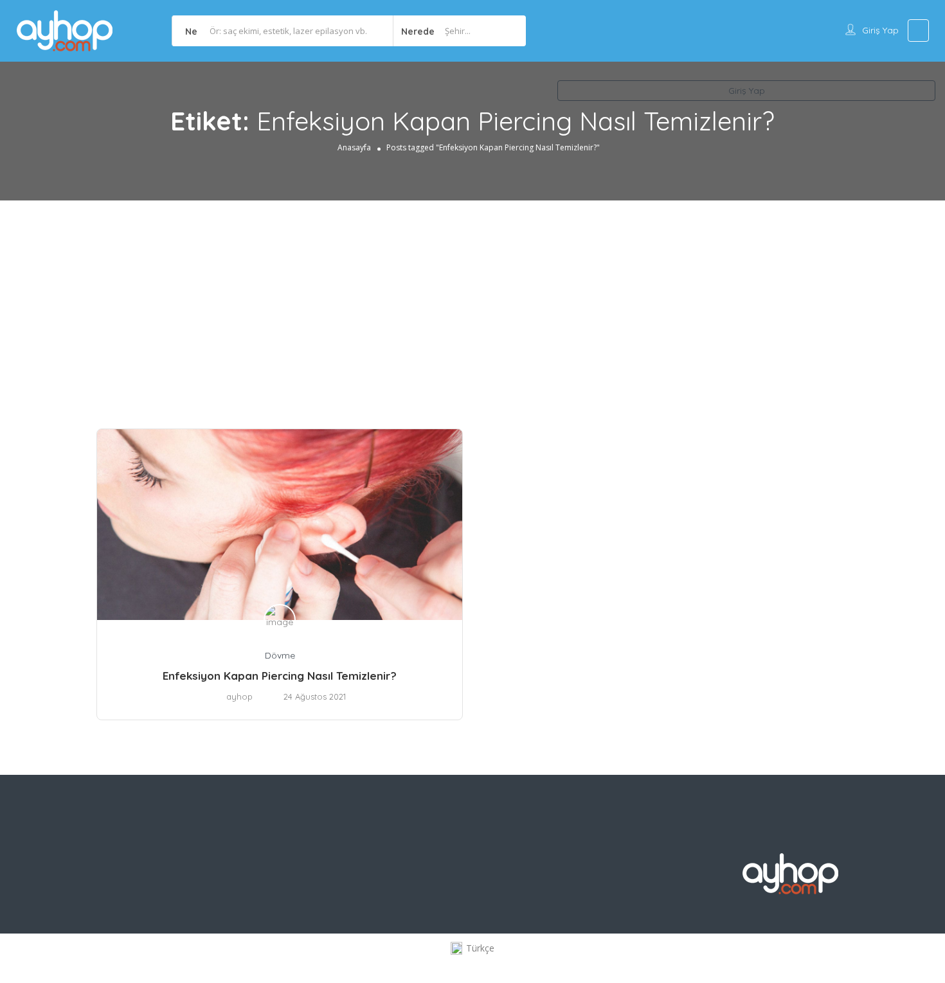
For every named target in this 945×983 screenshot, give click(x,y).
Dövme (280, 655)
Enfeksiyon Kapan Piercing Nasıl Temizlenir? (280, 675)
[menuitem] (472, 949)
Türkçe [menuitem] (480, 948)
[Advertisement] (472, 297)
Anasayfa (354, 147)
